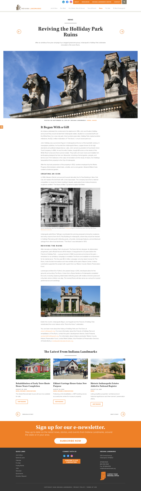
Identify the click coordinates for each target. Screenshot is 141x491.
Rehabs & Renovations (28, 391)
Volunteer (18, 471)
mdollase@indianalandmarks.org (62, 341)
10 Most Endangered (119, 8)
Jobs (17, 468)
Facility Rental (20, 465)
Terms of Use (92, 487)
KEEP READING (22, 401)
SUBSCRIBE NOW (70, 440)
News (101, 8)
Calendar (18, 460)
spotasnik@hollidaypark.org (50, 336)
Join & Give (54, 8)
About (77, 2)
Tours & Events (92, 8)
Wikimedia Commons (46, 229)
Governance (19, 473)
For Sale (107, 8)
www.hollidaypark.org (48, 331)
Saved (94, 120)
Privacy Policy (79, 487)
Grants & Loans (20, 458)
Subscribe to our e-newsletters (71, 461)
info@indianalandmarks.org (108, 468)
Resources (85, 2)
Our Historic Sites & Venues (77, 8)
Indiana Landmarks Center (101, 2)
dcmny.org (67, 228)
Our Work (63, 8)
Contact (117, 2)
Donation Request (21, 476)
